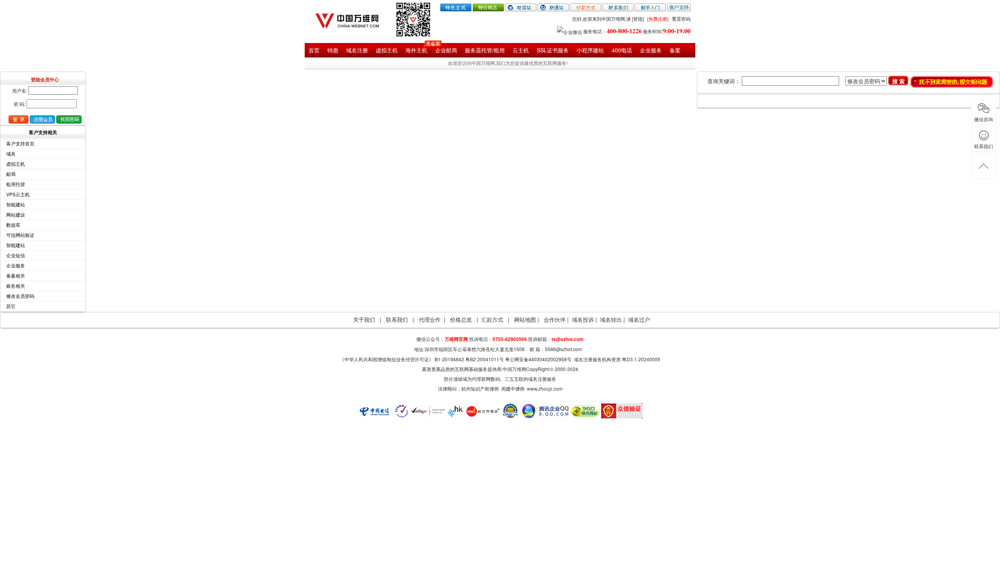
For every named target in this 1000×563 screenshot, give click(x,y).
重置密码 (681, 18)
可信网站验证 (20, 234)
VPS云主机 (18, 194)
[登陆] (638, 18)
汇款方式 (492, 319)
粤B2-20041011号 (484, 359)
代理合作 (430, 319)
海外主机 (416, 50)
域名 (11, 153)
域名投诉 (583, 319)
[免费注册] (657, 18)
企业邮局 (446, 50)
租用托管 (15, 184)
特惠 (332, 50)
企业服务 (651, 50)
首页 (314, 50)
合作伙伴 (555, 319)
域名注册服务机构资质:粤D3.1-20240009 (617, 359)
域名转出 (611, 319)
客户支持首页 (20, 143)
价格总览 (461, 319)
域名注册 (357, 50)
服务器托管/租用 (485, 50)
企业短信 (15, 255)
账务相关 (15, 285)
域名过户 (639, 319)
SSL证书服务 (553, 50)
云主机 (520, 50)
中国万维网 (514, 369)
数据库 (13, 224)
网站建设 (15, 214)
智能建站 (15, 204)
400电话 (622, 50)
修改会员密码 (20, 295)
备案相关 (15, 275)
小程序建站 (590, 50)
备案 (675, 50)
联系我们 (397, 319)
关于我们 (364, 319)
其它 (11, 306)
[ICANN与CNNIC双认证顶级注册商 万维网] (351, 19)
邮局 (11, 173)
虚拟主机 (387, 50)
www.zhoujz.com (544, 388)
